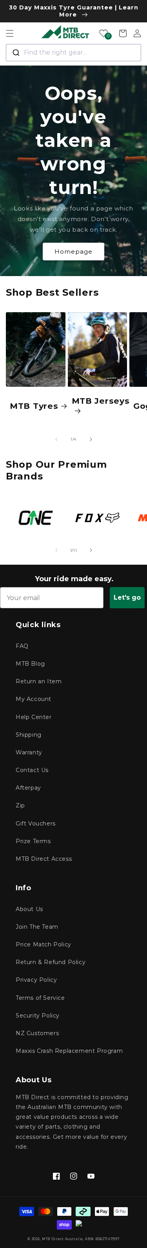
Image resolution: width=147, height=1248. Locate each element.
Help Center (34, 717)
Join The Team (37, 926)
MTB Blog (30, 663)
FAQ (22, 646)
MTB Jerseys (101, 401)
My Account (33, 699)
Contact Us (32, 770)
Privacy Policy (36, 979)
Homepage (73, 251)
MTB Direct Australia (62, 1239)
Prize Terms (33, 841)
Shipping (29, 734)
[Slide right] (91, 439)
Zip (20, 805)
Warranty (29, 752)
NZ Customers (37, 1033)
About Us (29, 909)
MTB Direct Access (44, 858)
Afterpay (28, 787)
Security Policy (38, 1015)
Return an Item (39, 681)
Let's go (127, 597)
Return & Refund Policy (50, 962)
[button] (9, 33)
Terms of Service (40, 997)
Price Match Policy (43, 944)
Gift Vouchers (36, 823)
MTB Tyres (34, 406)
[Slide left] (56, 439)
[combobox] (73, 52)
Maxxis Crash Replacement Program (69, 1050)
